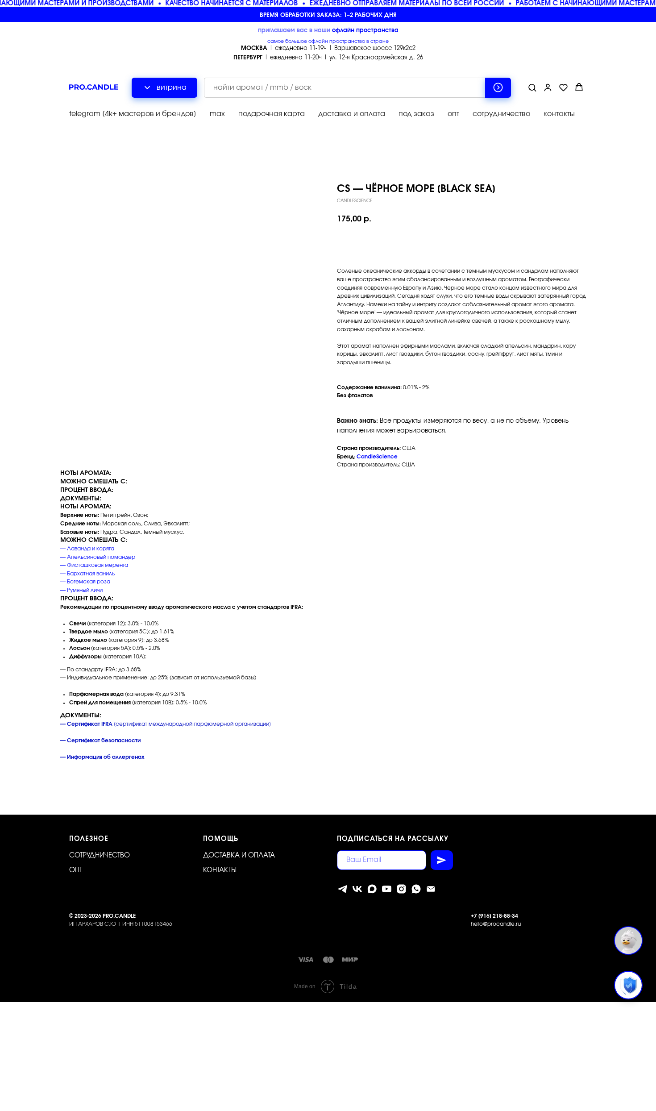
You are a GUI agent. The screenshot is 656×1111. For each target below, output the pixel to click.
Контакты (220, 870)
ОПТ (75, 870)
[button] (532, 87)
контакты (559, 113)
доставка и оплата (351, 113)
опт (453, 113)
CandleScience (377, 456)
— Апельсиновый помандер (97, 557)
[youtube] (386, 889)
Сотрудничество (99, 855)
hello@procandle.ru (496, 924)
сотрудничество (501, 113)
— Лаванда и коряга (87, 548)
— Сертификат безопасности (100, 740)
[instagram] (401, 889)
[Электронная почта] (430, 889)
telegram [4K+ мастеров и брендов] (132, 113)
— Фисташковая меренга (94, 565)
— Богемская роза (85, 581)
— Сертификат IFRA (86, 724)
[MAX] (372, 889)
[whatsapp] (416, 889)
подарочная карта (271, 113)
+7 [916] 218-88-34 (494, 916)
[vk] (357, 889)
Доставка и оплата (239, 855)
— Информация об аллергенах (102, 757)
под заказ (416, 113)
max (217, 113)
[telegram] (342, 889)
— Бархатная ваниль (87, 573)
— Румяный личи (81, 590)
